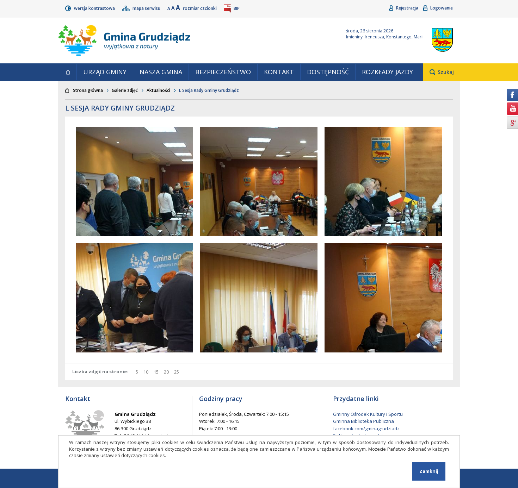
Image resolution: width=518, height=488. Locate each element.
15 (157, 372)
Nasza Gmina (161, 72)
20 (167, 372)
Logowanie (441, 8)
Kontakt (279, 72)
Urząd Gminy (105, 72)
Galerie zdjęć (125, 90)
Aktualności (158, 90)
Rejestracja (407, 8)
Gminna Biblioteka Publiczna (363, 421)
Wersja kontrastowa (95, 8)
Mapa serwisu (146, 8)
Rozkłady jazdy (387, 72)
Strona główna (67, 72)
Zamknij (428, 471)
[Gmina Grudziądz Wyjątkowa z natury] (193, 40)
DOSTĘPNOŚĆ (328, 72)
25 (177, 372)
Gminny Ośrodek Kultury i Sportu (368, 414)
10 (146, 372)
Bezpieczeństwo (223, 72)
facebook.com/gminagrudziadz (366, 428)
